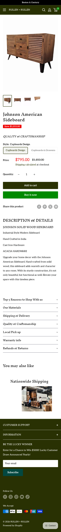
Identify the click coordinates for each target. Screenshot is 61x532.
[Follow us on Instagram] (16, 497)
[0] (55, 10)
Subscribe (13, 472)
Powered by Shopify (12, 525)
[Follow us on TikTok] (27, 497)
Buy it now (30, 194)
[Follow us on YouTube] (22, 497)
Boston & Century (30, 2)
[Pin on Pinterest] (45, 206)
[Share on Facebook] (39, 206)
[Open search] (43, 10)
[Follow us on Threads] (11, 497)
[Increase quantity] (34, 174)
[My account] (49, 10)
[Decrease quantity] (19, 174)
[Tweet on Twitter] (50, 206)
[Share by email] (56, 206)
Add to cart (30, 185)
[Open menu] (4, 10)
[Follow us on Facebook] (5, 497)
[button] (30, 300)
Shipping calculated (25, 164)
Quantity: (8, 174)
